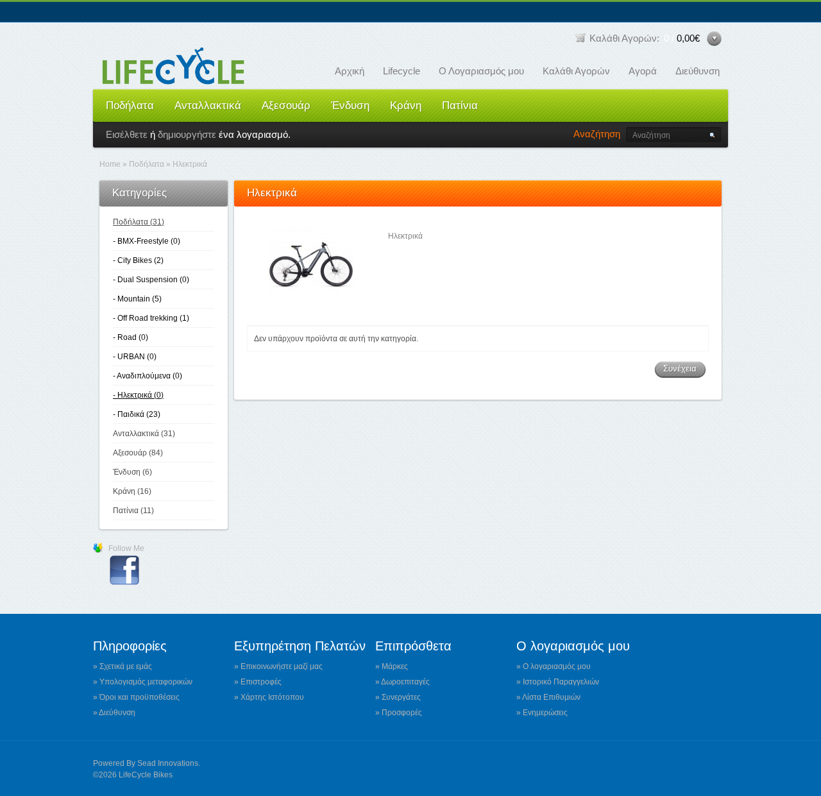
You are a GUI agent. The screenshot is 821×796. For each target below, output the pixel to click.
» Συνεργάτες (398, 697)
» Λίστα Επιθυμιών (548, 697)
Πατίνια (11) (133, 510)
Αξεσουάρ (286, 106)
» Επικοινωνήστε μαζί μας (278, 666)
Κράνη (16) (132, 491)
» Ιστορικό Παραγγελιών (557, 681)
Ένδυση (350, 106)
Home (110, 164)
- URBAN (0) (135, 356)
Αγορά (643, 70)
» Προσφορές (398, 712)
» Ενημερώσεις (542, 712)
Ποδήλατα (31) (138, 221)
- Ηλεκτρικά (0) (138, 395)
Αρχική (349, 70)
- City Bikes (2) (138, 260)
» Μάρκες (391, 666)
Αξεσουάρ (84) (138, 452)
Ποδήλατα (130, 106)
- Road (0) (130, 337)
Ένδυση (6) (132, 472)
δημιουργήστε (187, 134)
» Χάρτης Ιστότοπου (269, 697)
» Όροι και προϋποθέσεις (136, 697)
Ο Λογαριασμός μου (481, 70)
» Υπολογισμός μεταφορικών (142, 681)
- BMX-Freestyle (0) (146, 241)
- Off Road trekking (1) (151, 318)
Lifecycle (401, 70)
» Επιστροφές (258, 681)
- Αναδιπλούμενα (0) (147, 375)
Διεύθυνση (697, 70)
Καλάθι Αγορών (576, 70)
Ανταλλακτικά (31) (144, 433)
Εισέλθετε (127, 134)
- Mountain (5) (137, 298)
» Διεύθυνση (114, 712)
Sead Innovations (167, 763)
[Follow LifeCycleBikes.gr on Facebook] (124, 583)
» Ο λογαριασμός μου (553, 666)
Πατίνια (460, 106)
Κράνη (405, 106)
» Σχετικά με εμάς (122, 666)
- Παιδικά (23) (136, 414)
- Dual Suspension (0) (151, 279)
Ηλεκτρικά (190, 164)
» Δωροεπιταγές (402, 681)
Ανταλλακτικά (207, 106)
